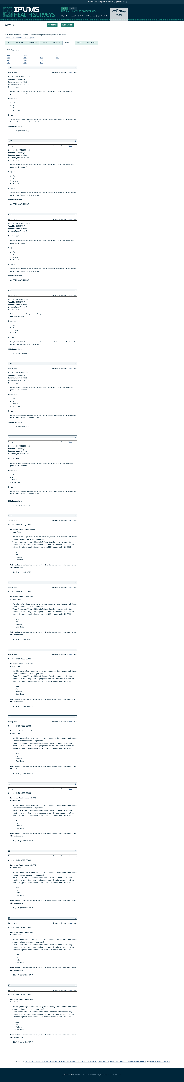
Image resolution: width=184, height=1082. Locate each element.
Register (98, 2)
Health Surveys (107, 2)
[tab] (9, 43)
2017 (25, 63)
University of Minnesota (160, 1062)
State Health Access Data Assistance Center (128, 1062)
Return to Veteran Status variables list (19, 38)
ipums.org (121, 2)
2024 (8, 55)
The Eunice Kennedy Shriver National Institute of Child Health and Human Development (61, 1062)
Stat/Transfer (103, 1062)
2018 (25, 60)
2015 (41, 58)
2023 (8, 58)
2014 (41, 60)
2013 (41, 63)
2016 (41, 55)
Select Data (77, 16)
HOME (64, 16)
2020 (25, 55)
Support (102, 16)
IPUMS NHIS (4, 5)
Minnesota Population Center (86, 1075)
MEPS (73, 8)
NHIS (65, 8)
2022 (8, 60)
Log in (90, 2)
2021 (8, 63)
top (76, 67)
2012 (57, 55)
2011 (57, 58)
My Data (90, 16)
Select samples (67, 25)
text (70, 72)
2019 (25, 58)
